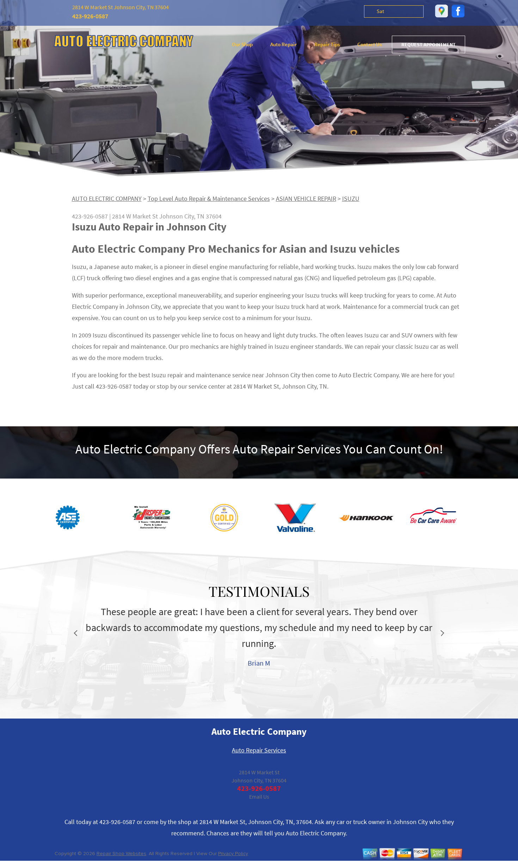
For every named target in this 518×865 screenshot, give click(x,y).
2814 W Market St (135, 216)
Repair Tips (327, 44)
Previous (77, 633)
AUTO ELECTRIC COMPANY (107, 198)
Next (441, 633)
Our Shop (242, 44)
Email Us (259, 796)
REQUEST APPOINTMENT (428, 44)
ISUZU (350, 198)
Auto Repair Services (259, 750)
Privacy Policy (233, 854)
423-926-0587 (90, 16)
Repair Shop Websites (121, 854)
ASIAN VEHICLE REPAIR (306, 198)
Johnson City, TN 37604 (190, 216)
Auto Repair (283, 44)
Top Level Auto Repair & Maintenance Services (209, 198)
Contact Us (369, 44)
